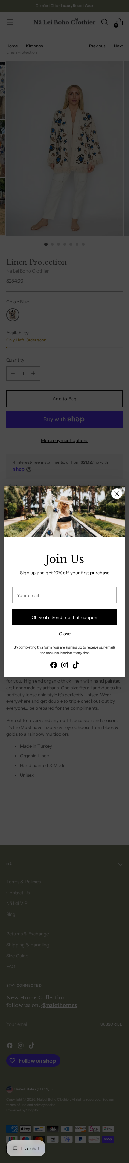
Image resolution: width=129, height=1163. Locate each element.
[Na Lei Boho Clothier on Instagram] (65, 666)
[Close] (116, 493)
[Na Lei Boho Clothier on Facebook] (54, 666)
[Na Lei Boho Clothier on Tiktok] (76, 666)
